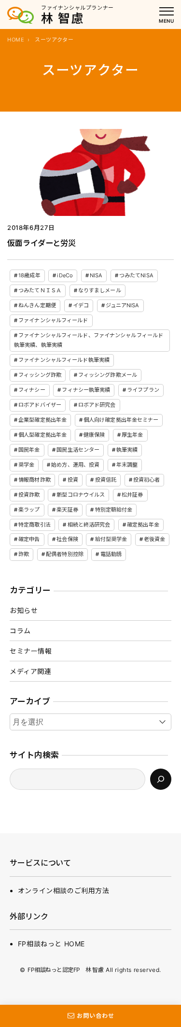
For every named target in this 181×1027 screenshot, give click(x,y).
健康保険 (94, 434)
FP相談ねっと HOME (51, 944)
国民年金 (29, 449)
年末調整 (127, 464)
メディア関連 (31, 671)
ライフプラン (143, 389)
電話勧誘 (111, 554)
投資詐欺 (29, 494)
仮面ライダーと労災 (41, 243)
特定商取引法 (34, 524)
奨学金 (26, 464)
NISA (96, 275)
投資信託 (105, 479)
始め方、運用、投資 (75, 464)
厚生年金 (132, 434)
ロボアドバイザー (39, 404)
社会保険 (67, 539)
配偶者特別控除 (65, 554)
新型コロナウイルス (80, 494)
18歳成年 (29, 275)
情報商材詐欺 (34, 479)
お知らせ (24, 610)
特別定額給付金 (114, 509)
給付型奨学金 (111, 539)
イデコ (81, 305)
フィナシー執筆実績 (86, 389)
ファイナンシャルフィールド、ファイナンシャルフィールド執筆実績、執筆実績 (88, 340)
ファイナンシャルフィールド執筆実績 (64, 360)
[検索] (160, 779)
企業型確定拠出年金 (42, 419)
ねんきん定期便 (37, 305)
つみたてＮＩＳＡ (39, 290)
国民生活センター (77, 449)
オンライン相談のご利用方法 (64, 890)
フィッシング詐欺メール (107, 374)
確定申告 (29, 539)
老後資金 (154, 539)
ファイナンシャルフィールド (53, 320)
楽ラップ (29, 509)
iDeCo (65, 275)
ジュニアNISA (122, 305)
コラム (20, 631)
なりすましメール (99, 290)
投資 (73, 479)
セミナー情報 (31, 651)
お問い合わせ (95, 1015)
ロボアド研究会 (97, 404)
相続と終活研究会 (89, 524)
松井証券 (132, 494)
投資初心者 (146, 479)
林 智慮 (62, 18)
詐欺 (23, 554)
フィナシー (31, 389)
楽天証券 (67, 509)
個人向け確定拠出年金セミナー (121, 419)
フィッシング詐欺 (39, 374)
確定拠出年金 (143, 524)
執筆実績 (127, 449)
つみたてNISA (136, 275)
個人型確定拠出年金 (42, 434)
